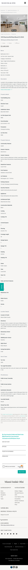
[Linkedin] (13, 534)
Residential (3, 10)
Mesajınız (5, 456)
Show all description (5, 89)
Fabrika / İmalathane (19, 500)
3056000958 (5, 519)
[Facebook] (2, 534)
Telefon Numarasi (7, 451)
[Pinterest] (16, 534)
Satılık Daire (14, 555)
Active (5, 63)
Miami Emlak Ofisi (8, 3)
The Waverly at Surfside (14, 560)
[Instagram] (5, 534)
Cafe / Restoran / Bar (19, 496)
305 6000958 (5, 523)
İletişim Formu (4, 514)
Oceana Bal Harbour (18, 558)
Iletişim (15, 543)
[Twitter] (8, 534)
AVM (16, 494)
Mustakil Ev (3, 494)
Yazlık (2, 498)
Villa (2, 496)
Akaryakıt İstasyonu (19, 493)
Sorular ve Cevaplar (7, 543)
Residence (3, 493)
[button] (25, 2)
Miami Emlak (22, 543)
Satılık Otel (17, 502)
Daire (2, 491)
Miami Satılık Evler (14, 549)
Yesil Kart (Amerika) (19, 546)
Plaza (16, 504)
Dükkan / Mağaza (18, 491)
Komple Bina (17, 498)
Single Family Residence (12, 10)
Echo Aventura (8, 558)
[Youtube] (11, 534)
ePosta (4, 446)
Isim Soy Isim (5, 441)
